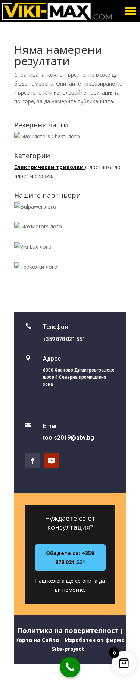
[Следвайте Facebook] (32, 460)
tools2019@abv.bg (68, 437)
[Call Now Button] (70, 667)
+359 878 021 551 (64, 339)
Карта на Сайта (37, 639)
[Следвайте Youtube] (51, 460)
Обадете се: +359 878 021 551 (70, 558)
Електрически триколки (49, 166)
